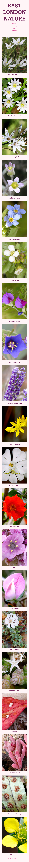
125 (10, 858)
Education (15, 30)
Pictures (14, 26)
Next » (14, 858)
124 (8, 858)
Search (15, 28)
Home (14, 23)
